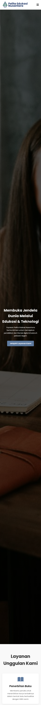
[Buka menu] (38, 4)
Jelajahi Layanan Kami (20, 343)
